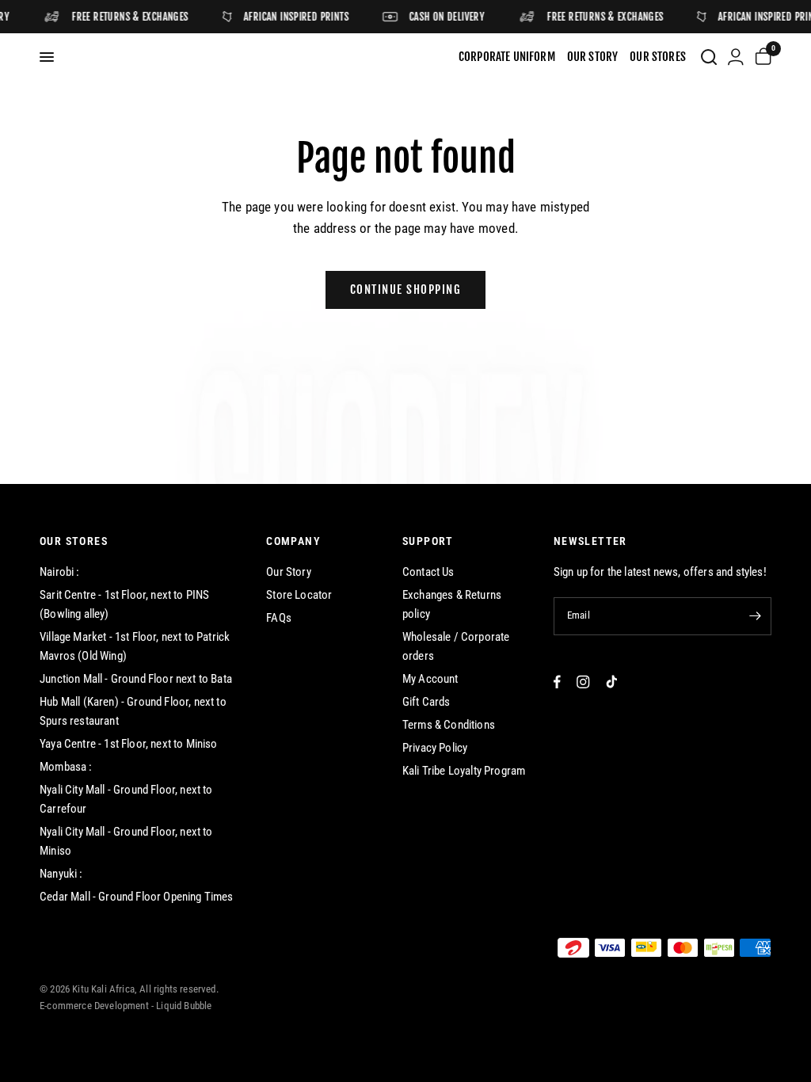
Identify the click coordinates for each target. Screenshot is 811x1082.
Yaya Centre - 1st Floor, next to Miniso (129, 744)
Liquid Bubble (183, 1006)
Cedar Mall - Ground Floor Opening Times (137, 897)
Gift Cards (426, 702)
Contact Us (428, 572)
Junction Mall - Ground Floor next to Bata (136, 679)
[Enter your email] (755, 616)
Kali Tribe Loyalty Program (463, 771)
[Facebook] (557, 681)
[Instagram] (583, 681)
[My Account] (735, 57)
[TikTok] (611, 681)
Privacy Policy (434, 748)
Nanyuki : (61, 874)
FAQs (278, 618)
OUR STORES (74, 541)
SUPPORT (428, 541)
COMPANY (293, 541)
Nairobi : (60, 572)
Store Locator (299, 595)
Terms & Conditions (448, 725)
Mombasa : (66, 767)
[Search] (708, 57)
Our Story (288, 572)
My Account (430, 679)
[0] (760, 57)
